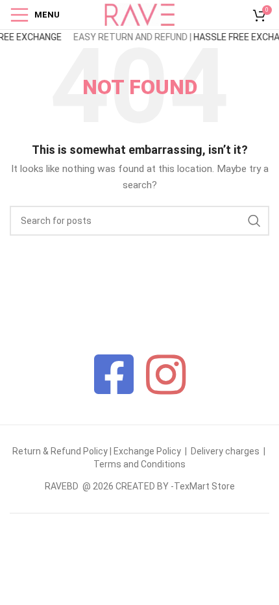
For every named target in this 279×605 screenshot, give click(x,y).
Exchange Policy (148, 451)
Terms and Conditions (139, 464)
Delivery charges (225, 451)
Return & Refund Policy (60, 451)
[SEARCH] (254, 221)
